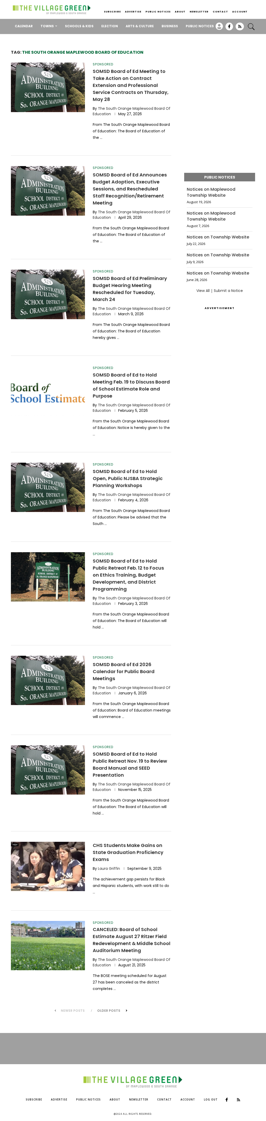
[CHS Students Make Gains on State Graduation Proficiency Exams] (48, 866)
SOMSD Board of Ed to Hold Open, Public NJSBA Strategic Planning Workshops (128, 478)
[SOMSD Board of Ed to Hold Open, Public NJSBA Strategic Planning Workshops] (48, 487)
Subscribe (112, 11)
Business (170, 26)
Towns (47, 26)
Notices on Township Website (218, 237)
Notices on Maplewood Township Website (211, 192)
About (180, 11)
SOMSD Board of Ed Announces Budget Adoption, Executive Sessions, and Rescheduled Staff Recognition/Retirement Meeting (130, 189)
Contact (220, 11)
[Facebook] (229, 28)
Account (240, 11)
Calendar (24, 26)
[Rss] (240, 28)
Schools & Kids (79, 26)
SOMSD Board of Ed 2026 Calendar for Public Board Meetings (124, 671)
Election (109, 26)
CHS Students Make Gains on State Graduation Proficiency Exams (128, 852)
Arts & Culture (140, 26)
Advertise (133, 11)
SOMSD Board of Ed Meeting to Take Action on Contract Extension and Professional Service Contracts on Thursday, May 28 (131, 85)
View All (203, 290)
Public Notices (158, 11)
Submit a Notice (228, 290)
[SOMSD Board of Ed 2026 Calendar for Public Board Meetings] (48, 680)
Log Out (211, 1099)
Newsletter (199, 11)
